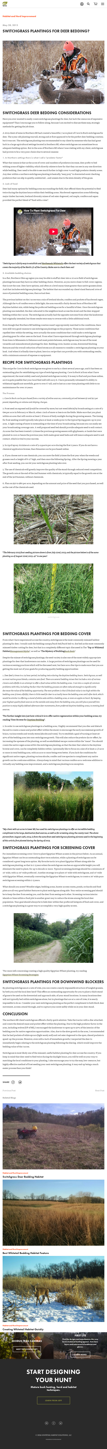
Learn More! (80, 1354)
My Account (82, 4)
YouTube (46, 1423)
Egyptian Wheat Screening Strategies (20, 974)
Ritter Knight (57, 1439)
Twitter (20, 1082)
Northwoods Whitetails (52, 263)
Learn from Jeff (53, 1400)
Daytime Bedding (35, 719)
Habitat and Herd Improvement (19, 16)
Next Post (99, 1090)
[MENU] (102, 4)
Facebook (13, 1082)
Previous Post (9, 1090)
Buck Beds (69, 651)
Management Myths (19, 651)
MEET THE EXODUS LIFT (26, 1349)
